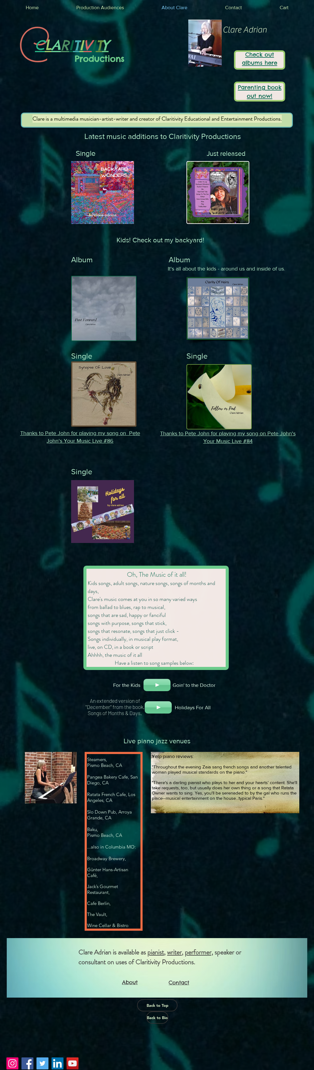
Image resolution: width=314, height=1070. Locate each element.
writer (174, 952)
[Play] (157, 685)
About (130, 982)
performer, (199, 952)
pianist (155, 952)
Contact (179, 982)
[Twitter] (42, 1063)
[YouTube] (72, 1063)
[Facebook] (27, 1063)
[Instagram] (12, 1063)
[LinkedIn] (57, 1063)
